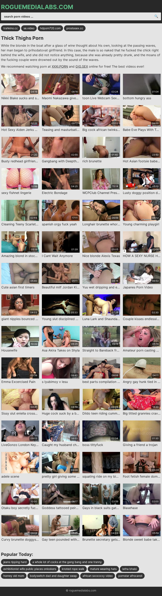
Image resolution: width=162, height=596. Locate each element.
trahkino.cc (10, 28)
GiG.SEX (81, 66)
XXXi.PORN (60, 66)
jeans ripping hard (15, 562)
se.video (29, 28)
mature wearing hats (103, 568)
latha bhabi (129, 568)
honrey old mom (13, 575)
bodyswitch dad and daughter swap (53, 575)
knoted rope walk (73, 568)
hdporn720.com (50, 28)
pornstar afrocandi (130, 575)
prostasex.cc (74, 28)
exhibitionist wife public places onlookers (29, 568)
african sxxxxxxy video (98, 575)
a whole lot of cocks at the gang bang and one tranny (67, 562)
